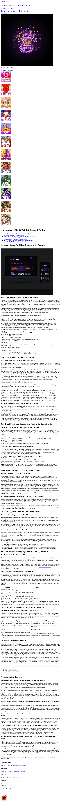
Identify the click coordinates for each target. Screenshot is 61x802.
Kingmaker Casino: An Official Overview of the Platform (17, 233)
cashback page (31, 599)
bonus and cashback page (45, 567)
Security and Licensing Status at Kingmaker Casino (16, 237)
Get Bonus (3, 759)
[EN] (1, 783)
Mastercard (16, 771)
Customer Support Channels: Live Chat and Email (15, 239)
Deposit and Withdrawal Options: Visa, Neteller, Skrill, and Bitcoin (19, 236)
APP (16, 5)
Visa (21, 771)
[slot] (6, 81)
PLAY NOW (10, 8)
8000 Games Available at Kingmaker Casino (14, 235)
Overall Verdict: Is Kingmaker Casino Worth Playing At (17, 241)
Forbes (23, 771)
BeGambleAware (22, 765)
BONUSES (10, 5)
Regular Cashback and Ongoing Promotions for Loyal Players (18, 240)
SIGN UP (27, 5)
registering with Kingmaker (15, 658)
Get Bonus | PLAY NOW (7, 70)
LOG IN (21, 5)
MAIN (4, 5)
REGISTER (3, 8)
